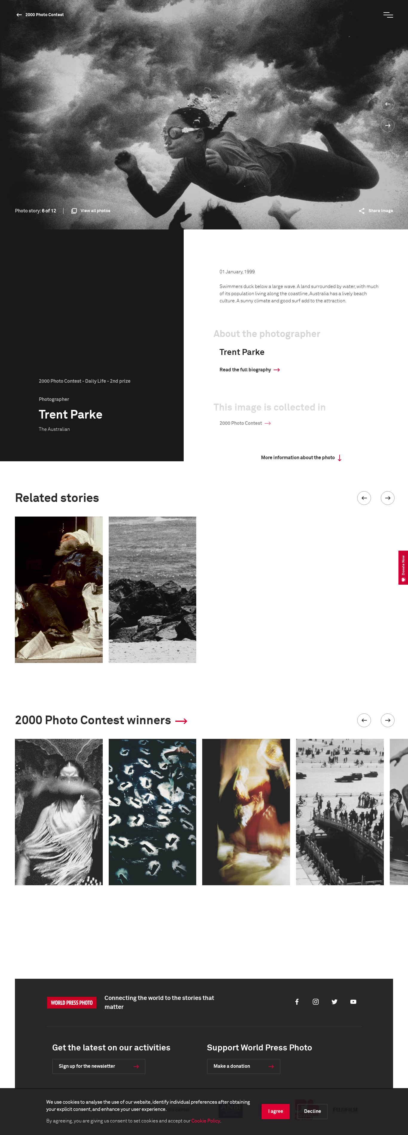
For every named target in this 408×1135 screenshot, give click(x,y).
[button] (364, 498)
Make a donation (232, 1066)
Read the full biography (245, 369)
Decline (312, 1111)
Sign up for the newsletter (87, 1066)
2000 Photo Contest (44, 15)
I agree (275, 1111)
